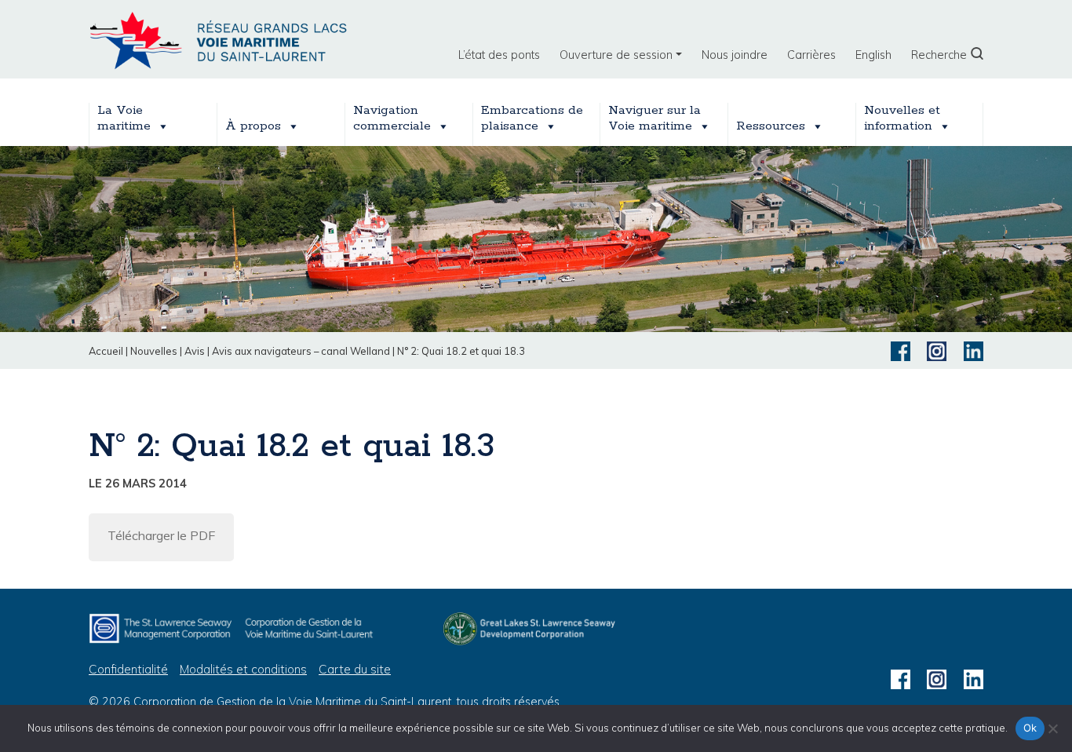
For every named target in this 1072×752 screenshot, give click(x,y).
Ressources (770, 126)
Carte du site (355, 669)
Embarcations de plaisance (532, 118)
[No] (1052, 728)
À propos (253, 126)
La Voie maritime (124, 118)
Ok (1030, 727)
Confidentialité (128, 669)
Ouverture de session (616, 55)
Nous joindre (735, 55)
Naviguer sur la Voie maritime (654, 118)
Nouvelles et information (902, 118)
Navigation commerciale (392, 118)
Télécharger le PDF (161, 535)
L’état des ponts (499, 55)
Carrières (811, 55)
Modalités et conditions (243, 669)
